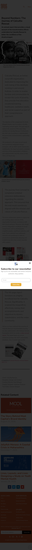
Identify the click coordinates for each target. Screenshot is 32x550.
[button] (29, 263)
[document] (16, 275)
